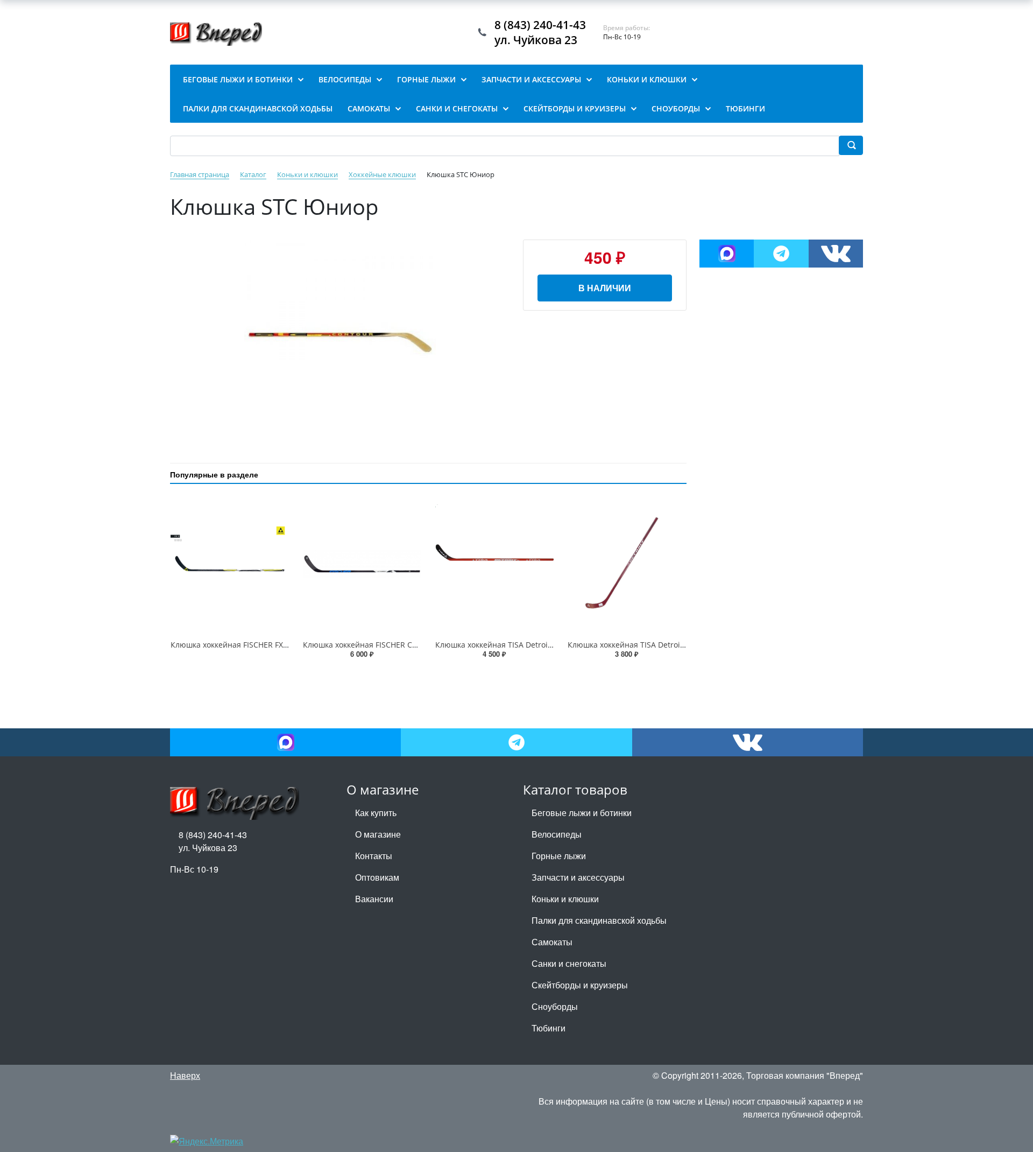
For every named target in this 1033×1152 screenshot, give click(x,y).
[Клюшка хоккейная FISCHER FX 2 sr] (230, 564)
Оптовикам (377, 877)
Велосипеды (557, 834)
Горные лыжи (559, 855)
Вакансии (374, 899)
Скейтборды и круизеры (580, 985)
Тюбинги (548, 1028)
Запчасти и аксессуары (578, 877)
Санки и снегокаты (569, 963)
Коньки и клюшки (565, 899)
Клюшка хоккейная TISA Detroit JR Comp (641, 645)
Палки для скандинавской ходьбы (599, 920)
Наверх (185, 1075)
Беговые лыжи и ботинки (582, 812)
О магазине (378, 834)
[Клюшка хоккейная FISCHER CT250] (362, 564)
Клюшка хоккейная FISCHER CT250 (366, 645)
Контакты (373, 855)
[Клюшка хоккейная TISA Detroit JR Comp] (627, 564)
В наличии (604, 288)
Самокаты (552, 942)
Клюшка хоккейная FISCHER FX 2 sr (235, 645)
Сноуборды (555, 1006)
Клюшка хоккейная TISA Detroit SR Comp (510, 645)
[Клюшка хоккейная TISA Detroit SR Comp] (494, 564)
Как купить (376, 812)
